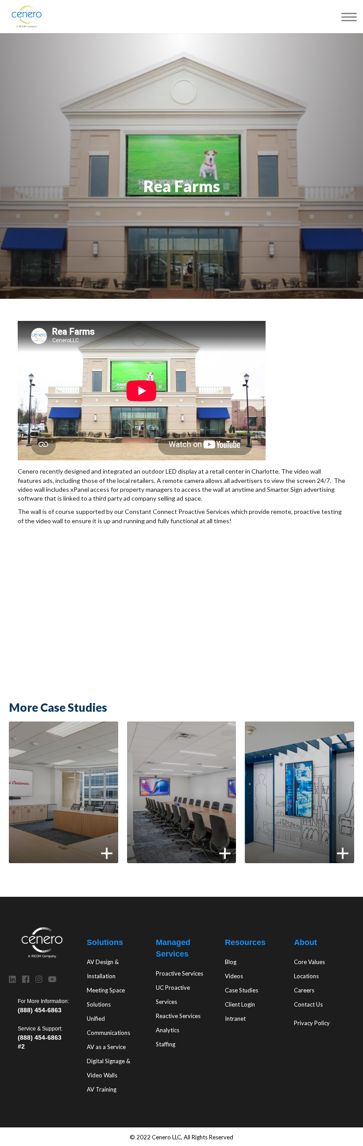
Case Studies (241, 990)
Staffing (165, 1044)
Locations (306, 976)
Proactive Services (179, 973)
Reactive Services (178, 1015)
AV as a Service (106, 1046)
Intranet (235, 1018)
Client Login (240, 1004)
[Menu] (349, 16)
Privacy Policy (312, 1022)
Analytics (167, 1030)
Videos (234, 976)
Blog (230, 961)
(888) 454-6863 (40, 1010)
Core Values (309, 961)
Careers (304, 990)
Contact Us (308, 1004)
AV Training (101, 1089)
